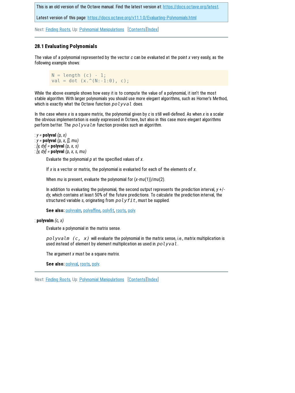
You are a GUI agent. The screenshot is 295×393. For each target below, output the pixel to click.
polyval (72, 264)
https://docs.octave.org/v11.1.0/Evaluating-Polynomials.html (142, 17)
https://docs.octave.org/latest (190, 6)
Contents (137, 29)
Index (153, 29)
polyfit (108, 210)
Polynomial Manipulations (101, 29)
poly (131, 210)
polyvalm (73, 210)
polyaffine (92, 210)
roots (121, 210)
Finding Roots (58, 29)
